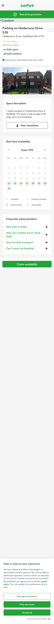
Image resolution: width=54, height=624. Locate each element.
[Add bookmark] (50, 30)
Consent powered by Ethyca (37, 619)
